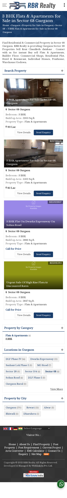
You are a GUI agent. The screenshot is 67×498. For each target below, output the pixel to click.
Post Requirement (28, 447)
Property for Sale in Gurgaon (37, 25)
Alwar (47, 407)
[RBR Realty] (32, 5)
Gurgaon (15, 25)
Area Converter (14, 450)
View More (56, 389)
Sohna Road (13, 377)
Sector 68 (50, 371)
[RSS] (46, 454)
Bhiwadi (10, 413)
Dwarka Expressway (42, 359)
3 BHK (9, 339)
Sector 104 (31, 371)
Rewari (30, 407)
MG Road (42, 365)
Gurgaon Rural (14, 383)
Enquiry (23, 454)
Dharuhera (30, 413)
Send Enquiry (43, 132)
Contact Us (54, 450)
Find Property (41, 444)
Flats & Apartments (17, 335)
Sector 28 (11, 371)
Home (6, 25)
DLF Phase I (35, 377)
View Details (24, 132)
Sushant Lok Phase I (17, 365)
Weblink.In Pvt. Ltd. (42, 466)
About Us (24, 444)
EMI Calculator (35, 450)
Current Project (52, 447)
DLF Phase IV (13, 359)
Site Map (36, 454)
